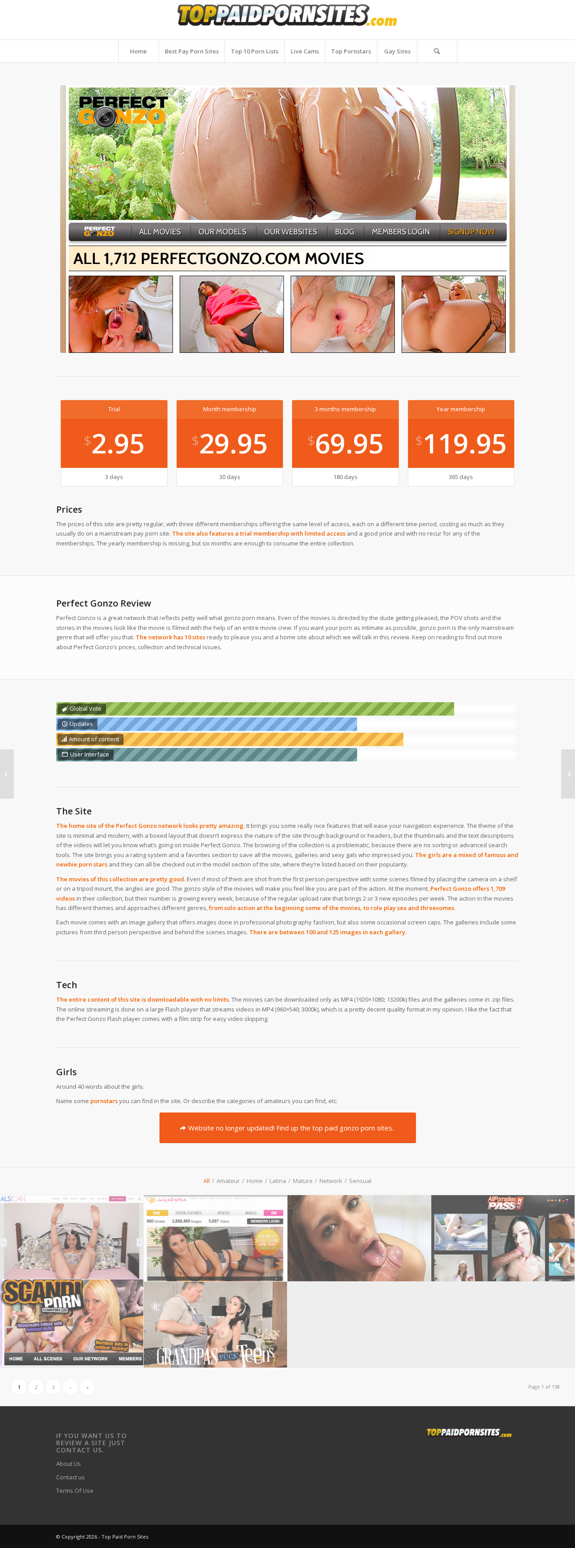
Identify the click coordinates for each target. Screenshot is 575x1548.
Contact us (70, 1477)
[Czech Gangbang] (568, 774)
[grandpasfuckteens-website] (216, 1325)
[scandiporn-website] (72, 1323)
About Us (68, 1464)
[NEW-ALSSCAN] (72, 1237)
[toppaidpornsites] (287, 20)
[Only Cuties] (7, 774)
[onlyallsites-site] (216, 1238)
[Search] (437, 51)
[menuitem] (138, 51)
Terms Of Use (74, 1490)
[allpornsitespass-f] (503, 1238)
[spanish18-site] (359, 1238)
